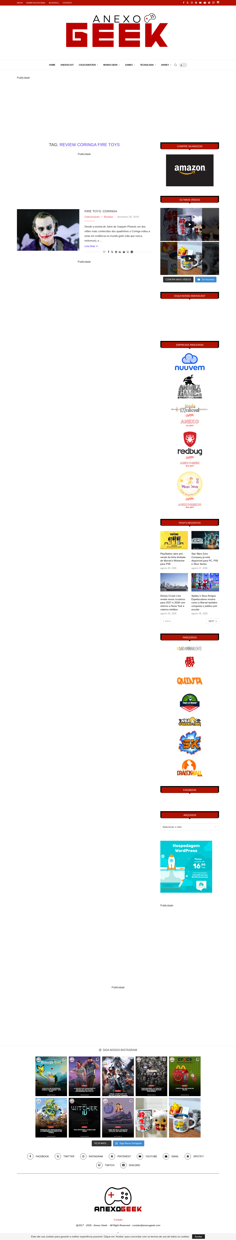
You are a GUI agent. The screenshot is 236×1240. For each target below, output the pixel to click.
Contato (67, 3)
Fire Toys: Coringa (100, 211)
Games (129, 65)
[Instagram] (192, 3)
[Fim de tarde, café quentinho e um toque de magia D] (185, 1118)
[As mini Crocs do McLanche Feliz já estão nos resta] (185, 1076)
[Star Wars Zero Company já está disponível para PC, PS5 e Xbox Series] (205, 540)
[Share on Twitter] (112, 251)
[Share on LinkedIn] (120, 252)
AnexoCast (67, 65)
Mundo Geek (110, 65)
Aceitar (198, 1236)
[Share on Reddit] (124, 252)
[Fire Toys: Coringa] (48, 230)
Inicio (20, 3)
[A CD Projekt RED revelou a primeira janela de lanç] (84, 1118)
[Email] (205, 3)
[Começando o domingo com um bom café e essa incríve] (151, 1118)
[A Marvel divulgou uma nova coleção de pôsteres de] (151, 1076)
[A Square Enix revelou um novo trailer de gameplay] (118, 1076)
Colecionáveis (87, 65)
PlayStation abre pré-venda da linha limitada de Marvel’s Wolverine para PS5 (173, 558)
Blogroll (54, 3)
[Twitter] (187, 3)
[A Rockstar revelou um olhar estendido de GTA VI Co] (84, 1076)
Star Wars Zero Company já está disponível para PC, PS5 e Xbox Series (204, 558)
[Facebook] (183, 3)
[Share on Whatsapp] (128, 252)
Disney (165, 65)
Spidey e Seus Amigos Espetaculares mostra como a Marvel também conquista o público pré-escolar (204, 602)
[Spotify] (209, 3)
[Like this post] (104, 252)
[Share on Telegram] (132, 252)
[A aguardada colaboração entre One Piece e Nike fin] (118, 1118)
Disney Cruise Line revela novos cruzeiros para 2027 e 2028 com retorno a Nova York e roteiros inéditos (172, 602)
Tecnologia (147, 65)
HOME (52, 65)
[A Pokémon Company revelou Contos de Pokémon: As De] (51, 1076)
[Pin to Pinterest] (116, 252)
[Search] (175, 65)
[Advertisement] (118, 104)
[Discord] (218, 3)
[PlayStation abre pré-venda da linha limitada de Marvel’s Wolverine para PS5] (174, 540)
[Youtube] (200, 3)
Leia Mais (89, 246)
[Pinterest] (196, 3)
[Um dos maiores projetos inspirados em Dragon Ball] (51, 1118)
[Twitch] (213, 3)
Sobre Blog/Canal (35, 3)
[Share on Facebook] (108, 252)
